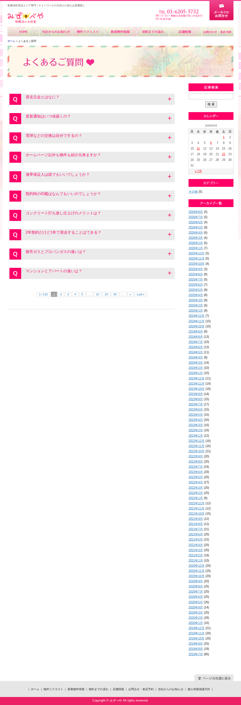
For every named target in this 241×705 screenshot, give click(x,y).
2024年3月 (196, 362)
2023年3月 (196, 425)
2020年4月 (196, 607)
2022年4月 (196, 482)
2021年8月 (196, 524)
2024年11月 (197, 321)
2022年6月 (196, 472)
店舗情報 (185, 31)
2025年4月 (196, 295)
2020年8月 (196, 586)
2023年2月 (196, 430)
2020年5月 (196, 602)
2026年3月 (196, 238)
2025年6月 (196, 284)
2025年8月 (196, 274)
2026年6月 (196, 222)
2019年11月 (197, 633)
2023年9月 (196, 394)
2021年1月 (196, 560)
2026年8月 (196, 212)
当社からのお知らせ (56, 31)
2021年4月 (196, 545)
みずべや (25, 17)
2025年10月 (197, 263)
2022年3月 (196, 487)
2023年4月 (196, 420)
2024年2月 (196, 368)
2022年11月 (197, 446)
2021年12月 (197, 503)
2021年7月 (196, 529)
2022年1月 (196, 498)
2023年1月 (196, 435)
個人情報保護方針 (199, 689)
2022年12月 (197, 441)
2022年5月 (196, 477)
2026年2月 (196, 243)
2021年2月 (196, 555)
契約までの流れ (153, 31)
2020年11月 (197, 571)
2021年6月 (196, 534)
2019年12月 (197, 628)
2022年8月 (196, 461)
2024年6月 (196, 347)
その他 (193, 191)
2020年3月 (196, 612)
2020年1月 (196, 623)
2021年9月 (196, 519)
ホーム (24, 31)
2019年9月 (196, 643)
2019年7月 (196, 654)
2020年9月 (196, 581)
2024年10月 (197, 326)
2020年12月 (197, 565)
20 (106, 294)
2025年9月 (196, 269)
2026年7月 (196, 217)
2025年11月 (197, 258)
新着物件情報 (120, 31)
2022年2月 (196, 493)
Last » (141, 294)
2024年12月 (197, 316)
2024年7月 (196, 342)
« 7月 (198, 171)
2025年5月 (196, 290)
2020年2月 (196, 617)
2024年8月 (196, 336)
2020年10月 (197, 576)
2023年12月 (197, 378)
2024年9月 (196, 331)
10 (97, 294)
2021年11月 (197, 508)
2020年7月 (196, 591)
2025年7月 (196, 279)
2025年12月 (197, 253)
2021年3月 (196, 550)
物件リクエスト (88, 31)
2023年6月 (196, 409)
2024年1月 (196, 373)
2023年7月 (196, 404)
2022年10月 (197, 451)
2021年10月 (197, 513)
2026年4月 (196, 232)
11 (198, 148)
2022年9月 (196, 456)
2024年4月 (196, 357)
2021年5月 (196, 539)
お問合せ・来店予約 (217, 31)
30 (115, 294)
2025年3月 (196, 300)
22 (223, 154)
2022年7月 (196, 467)
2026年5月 (196, 227)
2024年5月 (196, 352)
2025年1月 (196, 310)
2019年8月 (196, 649)
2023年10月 (197, 389)
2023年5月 (196, 414)
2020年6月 (196, 597)
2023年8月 (196, 399)
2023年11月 (197, 383)
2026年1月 (196, 248)
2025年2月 (196, 305)
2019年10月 (197, 638)
